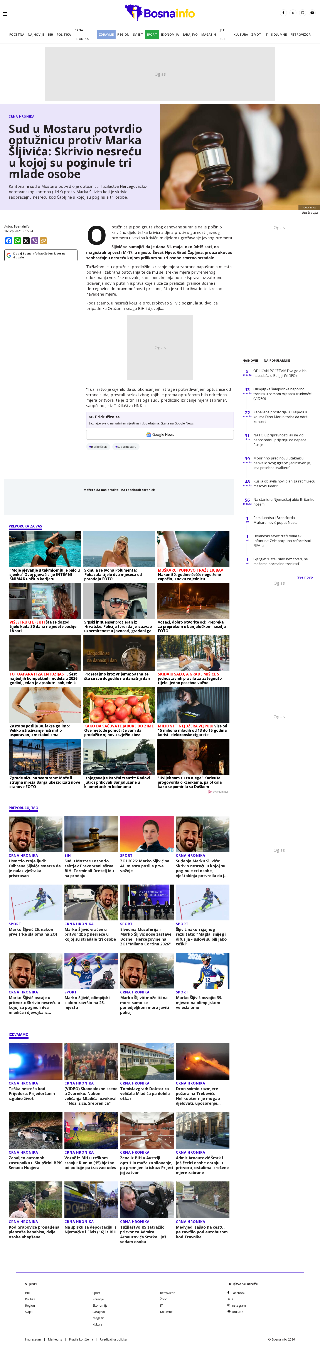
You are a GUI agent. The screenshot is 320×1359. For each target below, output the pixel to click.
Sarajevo (190, 34)
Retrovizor (300, 34)
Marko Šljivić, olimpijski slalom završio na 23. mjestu (87, 1002)
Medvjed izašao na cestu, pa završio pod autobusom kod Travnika (202, 1232)
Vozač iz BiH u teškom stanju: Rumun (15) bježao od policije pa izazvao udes (90, 1162)
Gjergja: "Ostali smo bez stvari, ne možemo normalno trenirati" (280, 561)
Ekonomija (169, 34)
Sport (152, 34)
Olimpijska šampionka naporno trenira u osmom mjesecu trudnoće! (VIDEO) (282, 394)
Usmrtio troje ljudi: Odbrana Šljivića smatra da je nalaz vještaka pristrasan (35, 868)
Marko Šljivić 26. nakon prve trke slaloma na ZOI (33, 932)
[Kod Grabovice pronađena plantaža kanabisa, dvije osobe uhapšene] (35, 1199)
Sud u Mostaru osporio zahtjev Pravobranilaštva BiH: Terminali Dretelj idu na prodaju (89, 868)
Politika (64, 34)
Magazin (208, 34)
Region (123, 34)
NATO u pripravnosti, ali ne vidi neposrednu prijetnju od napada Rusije (279, 440)
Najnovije (36, 34)
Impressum (33, 1339)
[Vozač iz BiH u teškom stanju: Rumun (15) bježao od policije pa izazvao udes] (91, 1130)
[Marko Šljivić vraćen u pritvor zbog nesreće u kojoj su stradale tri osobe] (91, 902)
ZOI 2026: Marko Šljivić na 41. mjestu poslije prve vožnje (144, 865)
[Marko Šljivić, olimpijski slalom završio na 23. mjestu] (91, 971)
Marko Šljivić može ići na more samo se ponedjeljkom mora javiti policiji (144, 1005)
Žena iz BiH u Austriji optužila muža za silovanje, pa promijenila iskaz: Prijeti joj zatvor (146, 1165)
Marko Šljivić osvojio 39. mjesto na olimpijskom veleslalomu (199, 1002)
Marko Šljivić (99, 447)
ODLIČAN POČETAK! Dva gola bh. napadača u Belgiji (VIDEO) (280, 373)
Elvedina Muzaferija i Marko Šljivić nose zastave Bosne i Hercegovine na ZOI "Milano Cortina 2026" (146, 936)
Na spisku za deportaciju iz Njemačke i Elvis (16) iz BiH (90, 1229)
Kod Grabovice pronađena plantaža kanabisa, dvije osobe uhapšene (34, 1232)
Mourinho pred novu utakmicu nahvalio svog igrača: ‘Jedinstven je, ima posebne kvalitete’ (282, 463)
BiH (50, 34)
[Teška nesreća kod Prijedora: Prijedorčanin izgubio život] (35, 1061)
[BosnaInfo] (160, 12)
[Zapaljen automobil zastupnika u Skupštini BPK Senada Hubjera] (35, 1130)
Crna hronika (81, 34)
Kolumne (279, 34)
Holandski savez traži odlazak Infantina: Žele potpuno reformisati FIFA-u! (282, 541)
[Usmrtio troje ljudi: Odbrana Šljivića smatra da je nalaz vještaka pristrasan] (35, 834)
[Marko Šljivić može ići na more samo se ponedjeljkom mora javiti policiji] (147, 971)
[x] (293, 12)
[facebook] (283, 12)
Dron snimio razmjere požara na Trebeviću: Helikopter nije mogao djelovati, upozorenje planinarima (198, 1096)
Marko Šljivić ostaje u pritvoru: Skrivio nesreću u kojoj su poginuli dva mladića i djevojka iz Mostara (34, 1005)
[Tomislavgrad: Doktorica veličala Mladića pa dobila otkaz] (147, 1061)
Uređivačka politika (113, 1339)
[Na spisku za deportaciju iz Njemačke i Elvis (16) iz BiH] (91, 1199)
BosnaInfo (22, 226)
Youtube (237, 1312)
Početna (16, 34)
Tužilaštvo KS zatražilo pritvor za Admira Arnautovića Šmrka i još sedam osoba (143, 1234)
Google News (163, 434)
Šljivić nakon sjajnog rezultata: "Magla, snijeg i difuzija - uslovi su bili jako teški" (201, 936)
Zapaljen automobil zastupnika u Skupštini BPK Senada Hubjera (35, 1162)
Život (256, 34)
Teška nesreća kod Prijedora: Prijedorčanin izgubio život (32, 1093)
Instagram (238, 1305)
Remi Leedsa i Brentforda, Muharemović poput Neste (275, 520)
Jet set (223, 34)
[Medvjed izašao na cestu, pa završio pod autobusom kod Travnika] (203, 1199)
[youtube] (312, 12)
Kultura (241, 34)
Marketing (55, 1339)
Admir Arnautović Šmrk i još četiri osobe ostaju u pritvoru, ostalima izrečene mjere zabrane (202, 1165)
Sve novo (305, 577)
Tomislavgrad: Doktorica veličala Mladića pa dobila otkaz (145, 1093)
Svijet (138, 34)
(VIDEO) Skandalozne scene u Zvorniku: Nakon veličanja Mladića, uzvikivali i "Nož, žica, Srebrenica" (91, 1096)
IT (266, 34)
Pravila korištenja (81, 1339)
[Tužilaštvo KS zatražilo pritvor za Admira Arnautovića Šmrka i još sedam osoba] (147, 1199)
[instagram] (302, 12)
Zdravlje (106, 34)
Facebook (238, 1293)
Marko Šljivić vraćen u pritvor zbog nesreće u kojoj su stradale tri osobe (90, 934)
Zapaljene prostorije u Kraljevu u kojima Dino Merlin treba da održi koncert (280, 417)
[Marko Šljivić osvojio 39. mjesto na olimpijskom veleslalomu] (203, 971)
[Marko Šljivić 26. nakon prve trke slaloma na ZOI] (35, 902)
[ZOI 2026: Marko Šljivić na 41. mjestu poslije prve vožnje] (147, 834)
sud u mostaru (126, 447)
